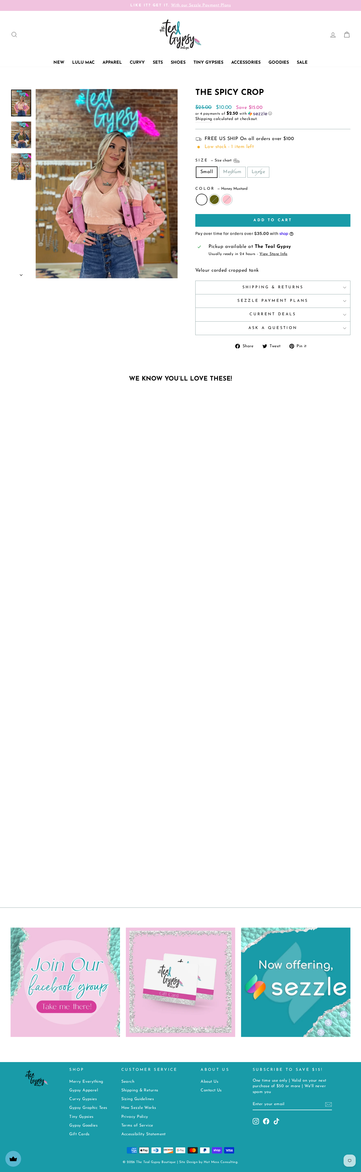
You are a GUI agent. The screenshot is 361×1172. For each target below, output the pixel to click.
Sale (302, 63)
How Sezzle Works (138, 1108)
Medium (232, 172)
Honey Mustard (201, 199)
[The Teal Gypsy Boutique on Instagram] (256, 1121)
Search (128, 1082)
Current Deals (272, 314)
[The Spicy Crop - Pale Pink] (187, 868)
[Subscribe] (328, 1104)
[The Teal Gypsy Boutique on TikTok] (276, 1121)
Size (214, 161)
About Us (209, 1082)
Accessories (246, 63)
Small (206, 172)
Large (258, 172)
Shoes (178, 63)
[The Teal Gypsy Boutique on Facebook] (266, 1121)
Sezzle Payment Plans (272, 301)
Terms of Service (137, 1126)
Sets (158, 63)
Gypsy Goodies (83, 1126)
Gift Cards (79, 1134)
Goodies (279, 63)
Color (221, 189)
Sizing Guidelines (137, 1099)
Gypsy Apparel (83, 1090)
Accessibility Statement (143, 1134)
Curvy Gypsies (83, 1099)
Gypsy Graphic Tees (88, 1108)
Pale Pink (227, 199)
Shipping (203, 119)
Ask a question (272, 328)
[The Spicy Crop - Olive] (180, 868)
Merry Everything (86, 1082)
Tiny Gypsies (208, 63)
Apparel (112, 63)
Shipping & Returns (273, 287)
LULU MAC (83, 63)
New (58, 63)
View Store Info (274, 254)
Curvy (137, 63)
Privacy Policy (134, 1117)
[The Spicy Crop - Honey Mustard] (173, 868)
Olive (214, 199)
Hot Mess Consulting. (221, 1162)
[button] (272, 113)
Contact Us (211, 1090)
